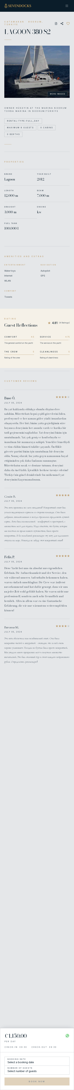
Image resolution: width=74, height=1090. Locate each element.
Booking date (17, 1059)
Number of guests (20, 1068)
